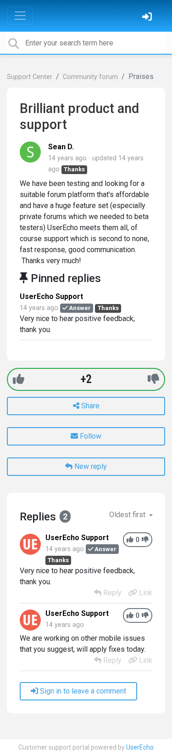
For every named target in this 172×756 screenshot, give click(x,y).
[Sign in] (148, 17)
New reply (89, 466)
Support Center (29, 77)
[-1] (153, 379)
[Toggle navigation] (20, 15)
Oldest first (128, 514)
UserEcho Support (51, 296)
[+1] (18, 379)
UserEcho (140, 747)
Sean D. (61, 146)
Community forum (90, 77)
